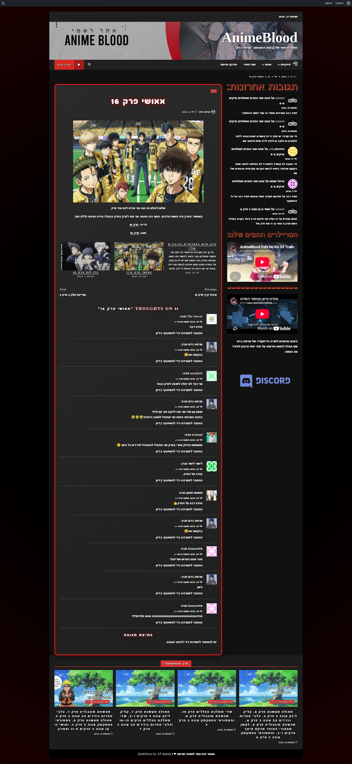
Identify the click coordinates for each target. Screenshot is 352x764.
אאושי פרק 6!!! (139, 272)
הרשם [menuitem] (328, 3)
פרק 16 (134, 224)
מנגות (268, 64)
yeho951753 (276, 149)
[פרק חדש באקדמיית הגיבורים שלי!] (190, 258)
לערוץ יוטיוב (64, 64)
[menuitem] (348, 3)
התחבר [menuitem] (339, 3)
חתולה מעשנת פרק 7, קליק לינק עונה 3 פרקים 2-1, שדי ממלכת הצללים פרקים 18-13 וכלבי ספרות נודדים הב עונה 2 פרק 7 (145, 688)
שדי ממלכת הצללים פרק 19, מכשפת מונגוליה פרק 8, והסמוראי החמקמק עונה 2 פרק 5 (207, 688)
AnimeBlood (260, 38)
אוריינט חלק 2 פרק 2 (73, 292)
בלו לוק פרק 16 (86, 272)
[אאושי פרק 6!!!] (139, 256)
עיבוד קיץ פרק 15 (206, 292)
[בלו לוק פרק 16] (85, 256)
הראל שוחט (277, 181)
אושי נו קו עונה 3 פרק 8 (255, 209)
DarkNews (145, 754)
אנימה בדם (205, 112)
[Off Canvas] (295, 63)
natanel (279, 98)
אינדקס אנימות (228, 64)
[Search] (89, 65)
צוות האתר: (249, 64)
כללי (214, 91)
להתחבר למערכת (201, 642)
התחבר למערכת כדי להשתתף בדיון (179, 333)
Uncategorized (285, 702)
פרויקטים (286, 64)
